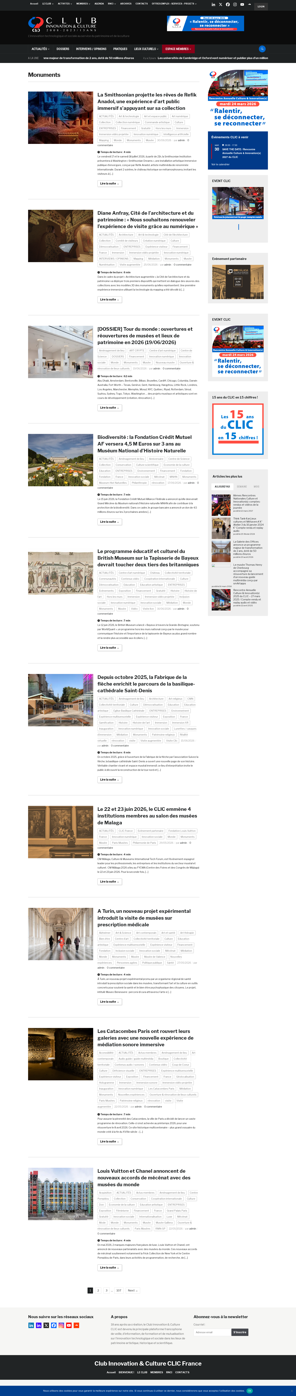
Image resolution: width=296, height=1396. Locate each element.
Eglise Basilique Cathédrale (128, 710)
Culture (179, 122)
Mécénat (159, 476)
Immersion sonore (146, 1082)
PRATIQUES (120, 49)
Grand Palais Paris (177, 1210)
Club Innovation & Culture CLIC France (148, 1363)
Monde (118, 140)
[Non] (291, 1391)
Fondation (186, 470)
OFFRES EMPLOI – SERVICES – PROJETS (173, 3)
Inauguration (106, 728)
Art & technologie (129, 116)
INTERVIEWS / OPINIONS (91, 49)
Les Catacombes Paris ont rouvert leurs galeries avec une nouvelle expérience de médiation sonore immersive (145, 1037)
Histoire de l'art (141, 722)
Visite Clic (171, 740)
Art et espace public (155, 116)
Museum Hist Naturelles (113, 482)
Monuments (134, 140)
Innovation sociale (138, 476)
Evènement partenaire (150, 830)
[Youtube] (242, 4)
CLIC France (126, 830)
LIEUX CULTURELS (145, 49)
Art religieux (175, 698)
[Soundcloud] (249, 4)
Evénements (106, 590)
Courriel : (199, 1324)
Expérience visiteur (156, 246)
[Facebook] (227, 4)
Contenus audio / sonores (129, 1064)
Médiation (154, 258)
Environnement (146, 470)
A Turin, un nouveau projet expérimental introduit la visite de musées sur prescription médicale (144, 917)
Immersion (182, 128)
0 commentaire (183, 264)
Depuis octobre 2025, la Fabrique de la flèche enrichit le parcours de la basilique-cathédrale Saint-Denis (146, 683)
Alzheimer (104, 932)
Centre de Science (179, 458)
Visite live (148, 608)
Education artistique (151, 584)
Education (104, 470)
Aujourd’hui (222, 486)
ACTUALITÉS (39, 49)
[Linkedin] (38, 1325)
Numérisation (107, 264)
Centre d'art (122, 938)
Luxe (169, 1216)
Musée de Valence (154, 956)
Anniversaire (156, 458)
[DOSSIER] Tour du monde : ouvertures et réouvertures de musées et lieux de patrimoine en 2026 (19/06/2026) (145, 335)
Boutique (163, 1058)
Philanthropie (139, 482)
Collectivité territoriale (178, 572)
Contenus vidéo (130, 578)
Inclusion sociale (124, 950)
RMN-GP (160, 1228)
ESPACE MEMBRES (177, 49)
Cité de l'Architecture (176, 234)
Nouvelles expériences (131, 1094)
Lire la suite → (109, 183)
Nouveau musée (165, 362)
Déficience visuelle (123, 1070)
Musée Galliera (164, 1222)
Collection (105, 122)
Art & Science (123, 932)
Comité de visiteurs (127, 240)
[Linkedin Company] (213, 4)
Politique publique (152, 962)
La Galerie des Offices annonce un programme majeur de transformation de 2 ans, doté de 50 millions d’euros (247, 548)
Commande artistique (157, 122)
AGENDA (99, 3)
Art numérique (180, 116)
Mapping (104, 140)
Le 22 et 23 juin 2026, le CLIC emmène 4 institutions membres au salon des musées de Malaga (147, 815)
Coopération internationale (159, 578)
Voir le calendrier (220, 164)
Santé (170, 962)
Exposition (125, 590)
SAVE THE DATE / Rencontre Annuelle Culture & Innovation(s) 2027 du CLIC (241, 153)
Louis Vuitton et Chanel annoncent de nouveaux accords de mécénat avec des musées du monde (143, 1177)
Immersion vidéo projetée (114, 134)
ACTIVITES (64, 3)
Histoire (175, 590)
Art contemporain (146, 932)
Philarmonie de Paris (144, 842)
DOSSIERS (63, 49)
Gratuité (146, 128)
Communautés (107, 578)
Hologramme (106, 1082)
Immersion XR (180, 722)
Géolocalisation (185, 1076)
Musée (150, 140)
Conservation (123, 464)
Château (155, 572)
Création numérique (154, 240)
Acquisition (105, 1192)
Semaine (242, 486)
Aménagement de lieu (111, 350)
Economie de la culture (177, 464)
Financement (128, 128)
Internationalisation (150, 1216)
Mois (257, 486)
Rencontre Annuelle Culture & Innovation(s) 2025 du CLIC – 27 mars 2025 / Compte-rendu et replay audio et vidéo (247, 596)
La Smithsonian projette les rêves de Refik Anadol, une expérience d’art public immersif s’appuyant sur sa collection (146, 101)
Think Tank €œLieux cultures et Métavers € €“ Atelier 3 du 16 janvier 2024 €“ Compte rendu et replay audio (248, 524)
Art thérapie (187, 932)
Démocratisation (109, 246)
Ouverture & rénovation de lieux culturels (173, 1094)
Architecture (126, 234)
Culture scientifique (147, 464)
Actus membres (147, 1052)
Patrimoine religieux (163, 734)
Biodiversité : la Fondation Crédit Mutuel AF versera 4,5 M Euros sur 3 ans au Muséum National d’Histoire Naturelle (144, 443)
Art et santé (168, 932)
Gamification (106, 722)
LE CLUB (46, 3)
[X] (220, 4)
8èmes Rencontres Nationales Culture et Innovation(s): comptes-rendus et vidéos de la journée (247, 501)
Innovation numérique (146, 134)
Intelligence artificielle (176, 134)
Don (101, 1204)
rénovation (158, 482)
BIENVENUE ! (126, 1372)
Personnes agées (127, 962)
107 (118, 1290)
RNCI (110, 3)
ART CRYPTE (136, 350)
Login (261, 6)
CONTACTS (141, 3)
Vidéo (134, 608)
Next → (133, 1290)
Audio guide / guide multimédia (136, 1058)
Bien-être (104, 938)
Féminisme (122, 1210)
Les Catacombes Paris (161, 1088)
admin (181, 140)
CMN (190, 698)
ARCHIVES (125, 3)
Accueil (34, 3)
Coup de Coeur (180, 1064)
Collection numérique (128, 122)
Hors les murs (163, 128)
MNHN (173, 476)
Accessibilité (106, 1052)
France (103, 252)
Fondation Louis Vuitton (182, 830)
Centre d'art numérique (162, 350)
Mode (102, 1222)
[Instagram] (235, 4)
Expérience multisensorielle (115, 716)
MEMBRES (82, 3)
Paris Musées (120, 842)
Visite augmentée (130, 264)
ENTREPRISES (107, 128)
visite (132, 740)
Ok (249, 1390)
